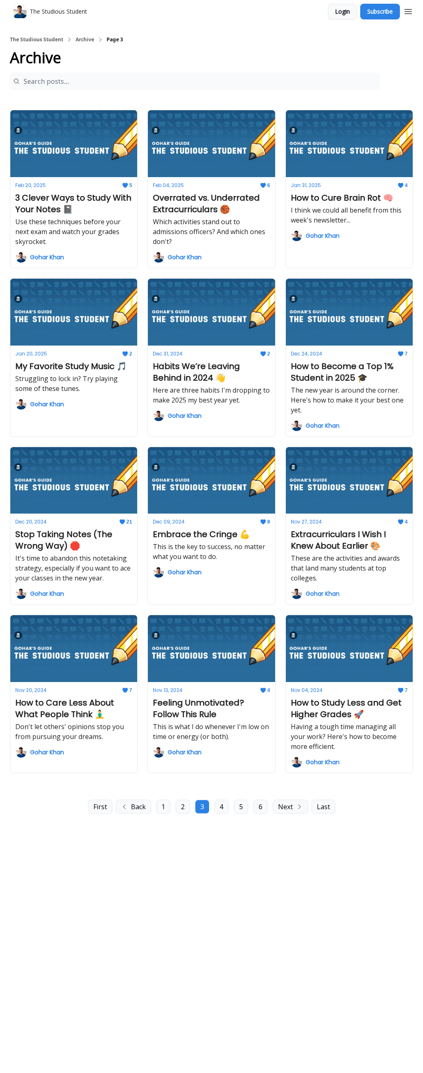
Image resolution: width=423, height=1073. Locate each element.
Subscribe (380, 11)
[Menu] (408, 10)
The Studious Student (36, 39)
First (100, 806)
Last (323, 806)
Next (285, 806)
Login (342, 11)
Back (138, 806)
